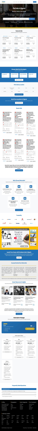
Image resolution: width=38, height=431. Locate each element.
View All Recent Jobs (19, 170)
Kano (27, 418)
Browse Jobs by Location (19, 94)
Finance (21, 405)
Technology (21, 404)
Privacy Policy (25, 427)
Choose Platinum (7, 379)
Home (14, 1)
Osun (7, 422)
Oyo (12, 422)
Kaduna (23, 418)
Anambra (18, 415)
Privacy (12, 406)
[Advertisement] (19, 64)
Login (18, 1)
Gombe (8, 418)
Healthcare (21, 406)
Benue (32, 415)
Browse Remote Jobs (19, 102)
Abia (2, 415)
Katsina (33, 418)
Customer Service (31, 404)
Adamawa (8, 415)
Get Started (19, 257)
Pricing (30, 406)
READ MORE (10, 304)
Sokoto (28, 422)
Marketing (21, 407)
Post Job (35, 1)
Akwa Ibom (13, 415)
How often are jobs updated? (6, 393)
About (11, 404)
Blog (16, 1)
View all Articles (19, 313)
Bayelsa (28, 415)
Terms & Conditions (13, 407)
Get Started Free (30, 328)
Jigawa (17, 418)
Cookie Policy (34, 427)
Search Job (32, 18)
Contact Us (24, 1)
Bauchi (23, 415)
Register (21, 1)
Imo (12, 418)
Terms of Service (29, 427)
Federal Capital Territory (4, 419)
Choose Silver (19, 357)
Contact (12, 405)
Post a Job (30, 405)
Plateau (18, 422)
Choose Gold (31, 357)
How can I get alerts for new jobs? (7, 396)
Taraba (33, 422)
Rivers (22, 422)
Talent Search (31, 407)
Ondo (2, 422)
